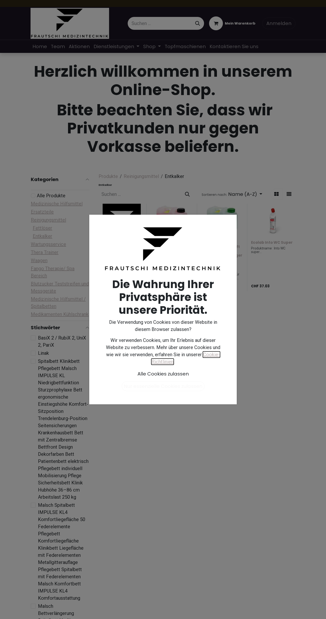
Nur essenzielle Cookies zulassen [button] (163, 386)
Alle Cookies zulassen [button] (163, 373)
